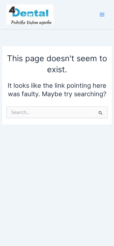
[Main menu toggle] (102, 14)
